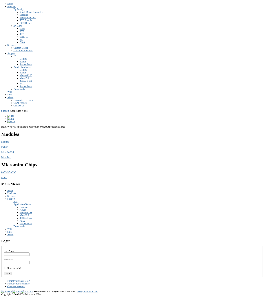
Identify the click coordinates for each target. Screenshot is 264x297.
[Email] (11, 121)
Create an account (16, 286)
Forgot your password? (18, 281)
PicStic (4, 147)
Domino (5, 141)
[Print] (10, 118)
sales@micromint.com (87, 291)
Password (8, 259)
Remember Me (14, 268)
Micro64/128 (7, 152)
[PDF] (10, 116)
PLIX (4, 177)
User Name (9, 251)
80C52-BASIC (8, 172)
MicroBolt (6, 157)
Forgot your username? (18, 283)
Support (5, 111)
